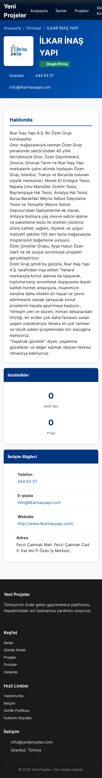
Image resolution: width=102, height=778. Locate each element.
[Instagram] (22, 620)
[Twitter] (14, 620)
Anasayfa (39, 10)
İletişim (9, 703)
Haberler (11, 672)
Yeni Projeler (15, 11)
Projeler (82, 10)
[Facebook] (6, 620)
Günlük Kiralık (15, 650)
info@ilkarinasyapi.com (39, 502)
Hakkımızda (13, 696)
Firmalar (34, 28)
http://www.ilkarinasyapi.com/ (46, 523)
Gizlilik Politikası (17, 710)
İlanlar (61, 10)
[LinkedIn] (29, 620)
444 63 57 (27, 481)
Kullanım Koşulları (18, 718)
